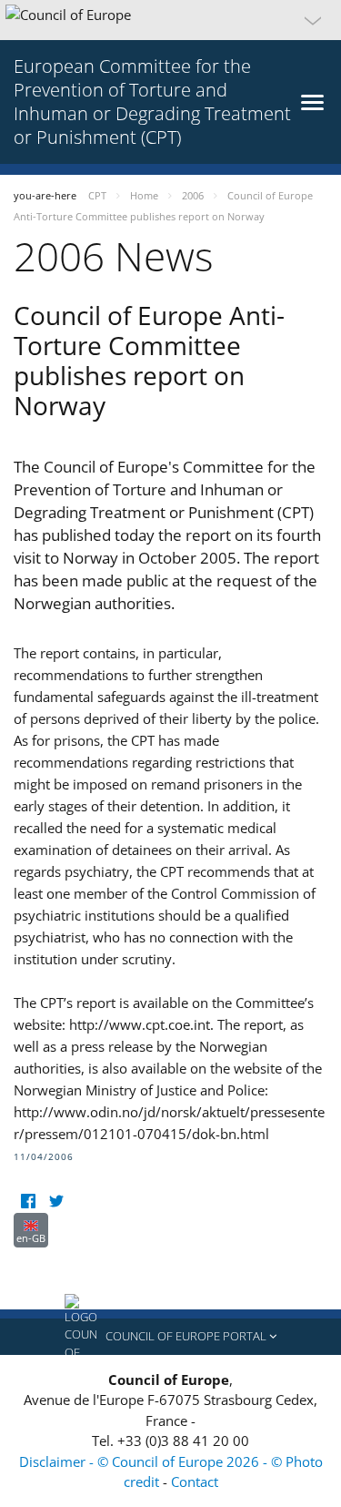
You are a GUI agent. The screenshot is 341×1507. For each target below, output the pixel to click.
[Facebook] (28, 1201)
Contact (194, 1481)
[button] (170, 20)
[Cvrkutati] (56, 1201)
